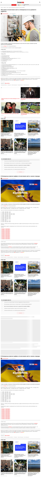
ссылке (22, 80)
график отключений (3, 257)
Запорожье (15, 257)
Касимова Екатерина (5, 462)
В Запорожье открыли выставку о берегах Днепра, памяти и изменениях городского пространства (33, 153)
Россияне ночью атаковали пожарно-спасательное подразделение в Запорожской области (6, 134)
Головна (2, 7)
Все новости (20, 454)
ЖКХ (7, 7)
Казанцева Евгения (5, 13)
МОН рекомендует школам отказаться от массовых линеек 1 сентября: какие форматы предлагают (20, 134)
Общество (5, 7)
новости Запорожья (20, 257)
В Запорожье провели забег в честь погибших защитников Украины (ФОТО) (20, 152)
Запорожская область (10, 257)
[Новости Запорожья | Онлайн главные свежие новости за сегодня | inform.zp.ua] (20, 2)
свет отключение (26, 257)
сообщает (5, 46)
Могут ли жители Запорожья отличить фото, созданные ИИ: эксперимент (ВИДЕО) (33, 134)
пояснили (10, 246)
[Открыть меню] (1, 2)
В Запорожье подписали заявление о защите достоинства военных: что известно (7, 152)
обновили (36, 243)
